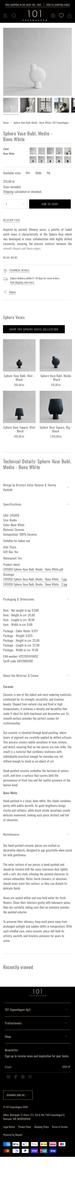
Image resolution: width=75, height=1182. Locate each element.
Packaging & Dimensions (18, 599)
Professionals (13, 1023)
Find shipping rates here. (22, 282)
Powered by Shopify (12, 1135)
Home (6, 123)
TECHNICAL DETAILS (19, 270)
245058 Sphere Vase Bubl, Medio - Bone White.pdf (33, 569)
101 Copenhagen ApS (18, 1009)
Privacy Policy (24, 1127)
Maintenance (11, 834)
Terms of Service (60, 1127)
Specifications (12, 504)
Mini (28, 172)
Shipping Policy (41, 1127)
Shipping (8, 191)
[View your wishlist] (61, 15)
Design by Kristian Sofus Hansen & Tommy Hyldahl (29, 487)
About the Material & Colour (21, 675)
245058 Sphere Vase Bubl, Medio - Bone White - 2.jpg (35, 584)
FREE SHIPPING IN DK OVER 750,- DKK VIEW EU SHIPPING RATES (37, 5)
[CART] (69, 15)
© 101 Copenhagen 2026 (15, 1107)
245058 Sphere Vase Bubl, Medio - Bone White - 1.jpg (35, 579)
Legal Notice (9, 1127)
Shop (8, 1036)
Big (48, 172)
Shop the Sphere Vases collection (33, 329)
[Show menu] (5, 15)
